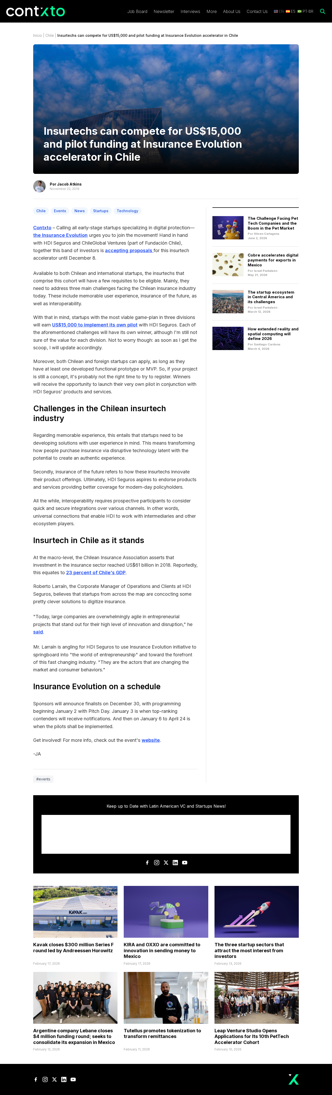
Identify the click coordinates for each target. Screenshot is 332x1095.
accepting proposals (129, 250)
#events (43, 779)
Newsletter (164, 11)
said (38, 632)
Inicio (37, 35)
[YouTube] (184, 862)
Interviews (190, 11)
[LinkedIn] (175, 862)
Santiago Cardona (267, 344)
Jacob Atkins (69, 184)
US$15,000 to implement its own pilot (94, 325)
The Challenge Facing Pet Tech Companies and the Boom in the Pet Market (273, 223)
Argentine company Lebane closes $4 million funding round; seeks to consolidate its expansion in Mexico (74, 1036)
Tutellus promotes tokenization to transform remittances (162, 1033)
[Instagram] (156, 862)
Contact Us (257, 11)
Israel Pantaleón (265, 271)
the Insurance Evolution (60, 235)
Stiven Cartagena (266, 234)
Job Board (137, 11)
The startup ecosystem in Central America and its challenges (271, 297)
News (79, 211)
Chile (49, 35)
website (151, 740)
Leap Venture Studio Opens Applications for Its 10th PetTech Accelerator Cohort (252, 1036)
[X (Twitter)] (166, 862)
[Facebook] (147, 862)
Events (60, 211)
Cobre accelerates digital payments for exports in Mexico (273, 260)
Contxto (42, 227)
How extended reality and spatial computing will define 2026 (273, 333)
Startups (100, 211)
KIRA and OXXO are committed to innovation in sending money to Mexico (162, 950)
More (211, 11)
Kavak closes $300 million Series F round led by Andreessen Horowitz (73, 947)
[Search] (323, 11)
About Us (231, 11)
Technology (127, 211)
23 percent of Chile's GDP (96, 572)
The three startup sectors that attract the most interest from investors (249, 950)
